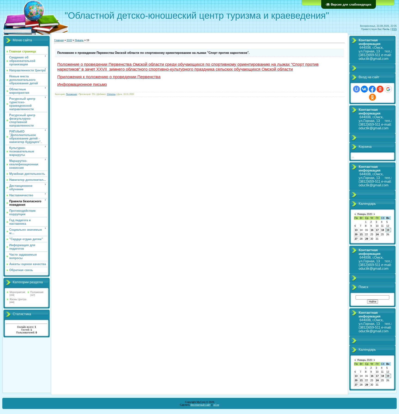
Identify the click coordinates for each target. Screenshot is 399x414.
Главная (59, 40)
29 (366, 238)
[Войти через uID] (356, 89)
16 (372, 230)
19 (388, 230)
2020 (69, 40)
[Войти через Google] (388, 89)
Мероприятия (17, 292)
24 (377, 234)
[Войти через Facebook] (372, 89)
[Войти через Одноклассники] (372, 97)
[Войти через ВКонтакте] (364, 89)
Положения (36, 292)
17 (377, 230)
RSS (394, 29)
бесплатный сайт (200, 404)
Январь (79, 40)
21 (361, 234)
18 (382, 230)
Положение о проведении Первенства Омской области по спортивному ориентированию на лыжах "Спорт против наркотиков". (153, 52)
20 (356, 234)
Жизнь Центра (17, 299)
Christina (111, 94)
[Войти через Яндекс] (380, 89)
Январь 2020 (364, 214)
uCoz (216, 404)
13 (356, 230)
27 (356, 238)
